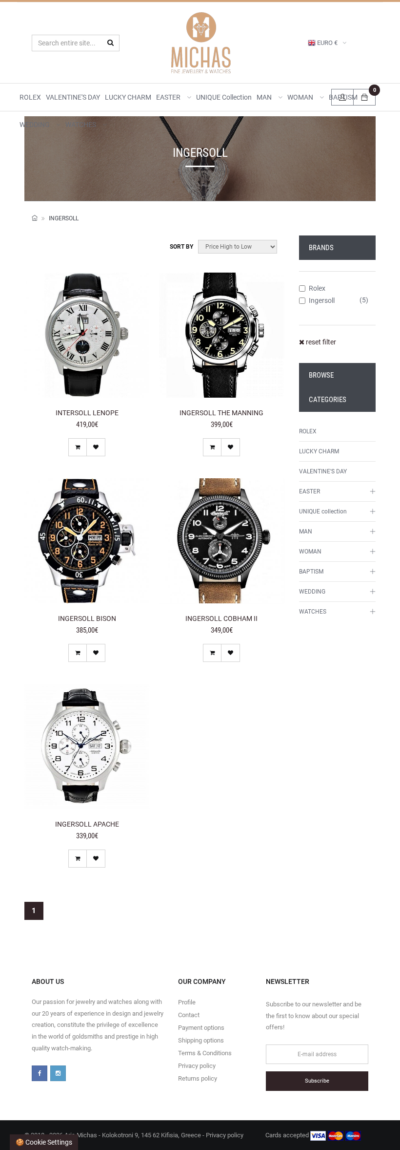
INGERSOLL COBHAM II (221, 618)
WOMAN (301, 97)
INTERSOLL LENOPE (87, 413)
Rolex (317, 288)
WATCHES (81, 124)
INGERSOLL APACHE (87, 824)
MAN (265, 97)
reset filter (320, 342)
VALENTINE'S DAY (73, 97)
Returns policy (197, 1078)
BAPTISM (311, 571)
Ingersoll (322, 300)
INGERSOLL (64, 218)
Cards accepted (287, 1135)
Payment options (201, 1027)
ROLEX (30, 97)
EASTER (169, 97)
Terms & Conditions (205, 1053)
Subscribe (317, 1081)
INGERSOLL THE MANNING (221, 413)
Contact (189, 1015)
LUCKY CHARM (128, 97)
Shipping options (201, 1040)
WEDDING (35, 124)
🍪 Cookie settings (44, 1142)
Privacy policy (197, 1065)
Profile (187, 1002)
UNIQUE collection (224, 97)
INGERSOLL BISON (87, 618)
